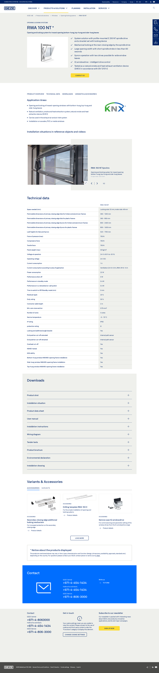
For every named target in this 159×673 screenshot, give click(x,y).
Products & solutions (54, 8)
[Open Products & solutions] (66, 8)
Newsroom (116, 2)
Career (131, 2)
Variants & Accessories (86, 94)
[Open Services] (109, 8)
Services (102, 8)
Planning (76, 8)
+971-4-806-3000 (75, 596)
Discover (32, 8)
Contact (30, 613)
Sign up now (109, 628)
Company (124, 2)
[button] (139, 2)
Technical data (53, 94)
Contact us (80, 75)
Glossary (72, 667)
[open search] (154, 8)
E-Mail (97, 555)
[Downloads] (156, 42)
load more (79, 538)
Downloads (67, 94)
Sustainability (106, 2)
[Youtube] (154, 2)
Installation (89, 8)
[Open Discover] (38, 8)
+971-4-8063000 (38, 619)
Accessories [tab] (33, 488)
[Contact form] (156, 35)
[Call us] (156, 29)
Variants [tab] (45, 488)
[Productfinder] (156, 22)
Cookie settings (65, 667)
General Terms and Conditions (41, 667)
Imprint (78, 667)
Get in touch (68, 613)
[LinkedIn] (151, 2)
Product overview (35, 94)
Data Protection (54, 667)
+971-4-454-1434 (74, 582)
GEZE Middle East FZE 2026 (23, 667)
